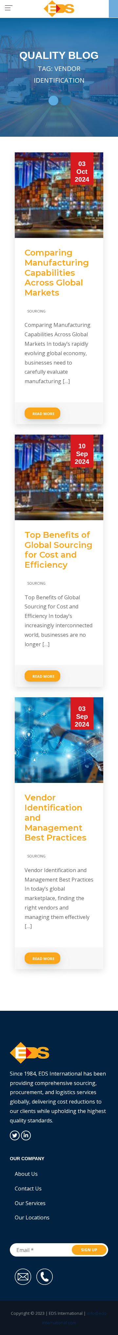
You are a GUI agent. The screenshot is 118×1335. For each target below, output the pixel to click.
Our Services (30, 1203)
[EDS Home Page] (59, 8)
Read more (43, 413)
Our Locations (32, 1217)
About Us (26, 1173)
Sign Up (89, 1250)
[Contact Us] (113, 9)
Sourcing (36, 311)
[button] (53, 100)
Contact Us (28, 1188)
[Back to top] (104, 1300)
